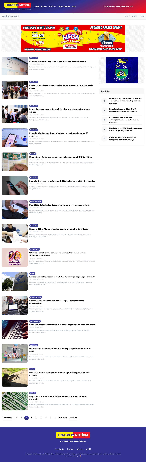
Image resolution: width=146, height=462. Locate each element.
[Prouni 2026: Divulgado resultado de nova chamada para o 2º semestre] (15, 137)
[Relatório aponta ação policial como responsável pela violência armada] (15, 377)
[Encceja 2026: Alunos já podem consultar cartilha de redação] (15, 233)
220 (65, 418)
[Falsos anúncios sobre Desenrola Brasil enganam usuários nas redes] (15, 329)
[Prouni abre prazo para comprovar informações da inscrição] (15, 66)
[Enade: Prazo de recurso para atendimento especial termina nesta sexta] (15, 90)
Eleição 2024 (64, 6)
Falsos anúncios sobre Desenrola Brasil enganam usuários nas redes (62, 325)
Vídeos (79, 449)
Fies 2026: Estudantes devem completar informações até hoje (59, 205)
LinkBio (89, 449)
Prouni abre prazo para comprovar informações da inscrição (58, 61)
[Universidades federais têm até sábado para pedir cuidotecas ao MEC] (15, 353)
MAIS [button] (74, 6)
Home (37, 6)
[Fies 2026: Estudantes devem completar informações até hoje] (15, 209)
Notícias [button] (53, 6)
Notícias (134, 16)
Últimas (44, 6)
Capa (126, 16)
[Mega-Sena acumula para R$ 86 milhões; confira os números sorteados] (15, 401)
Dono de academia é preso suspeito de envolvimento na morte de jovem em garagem (125, 100)
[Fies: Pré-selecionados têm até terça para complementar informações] (15, 305)
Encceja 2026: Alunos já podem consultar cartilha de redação (58, 229)
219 (60, 418)
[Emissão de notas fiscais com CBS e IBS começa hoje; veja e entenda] (15, 281)
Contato (70, 449)
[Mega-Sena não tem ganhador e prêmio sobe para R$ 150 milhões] (15, 161)
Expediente (59, 449)
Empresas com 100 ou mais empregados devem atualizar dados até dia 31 (124, 119)
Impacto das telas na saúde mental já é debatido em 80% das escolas (62, 181)
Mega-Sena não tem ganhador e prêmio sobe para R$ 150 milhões (60, 157)
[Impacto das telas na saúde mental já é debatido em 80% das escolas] (15, 185)
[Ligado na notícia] (17, 5)
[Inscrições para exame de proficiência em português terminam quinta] (15, 114)
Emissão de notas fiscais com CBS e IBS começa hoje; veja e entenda (62, 277)
